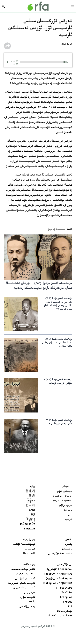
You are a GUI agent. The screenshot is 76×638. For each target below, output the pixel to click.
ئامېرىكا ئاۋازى (27, 597)
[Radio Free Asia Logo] (38, 6)
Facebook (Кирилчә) (58, 574)
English (29, 529)
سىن (70, 515)
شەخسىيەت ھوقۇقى (25, 574)
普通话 (30, 491)
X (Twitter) (64, 588)
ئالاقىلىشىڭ (29, 554)
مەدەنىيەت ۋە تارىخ (62, 501)
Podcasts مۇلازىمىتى (60, 554)
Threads (66, 602)
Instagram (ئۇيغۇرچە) (59, 579)
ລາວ (32, 510)
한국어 (30, 505)
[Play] (67, 62)
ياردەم (31, 602)
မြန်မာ (31, 501)
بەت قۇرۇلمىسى (27, 607)
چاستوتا (68, 544)
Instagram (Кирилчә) (57, 583)
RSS (70, 607)
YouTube (66, 593)
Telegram (66, 597)
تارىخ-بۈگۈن (65, 505)
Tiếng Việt (27, 524)
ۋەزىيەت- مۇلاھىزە (62, 496)
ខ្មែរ (33, 515)
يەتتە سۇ (68, 510)
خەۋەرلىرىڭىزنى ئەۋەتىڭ (60, 616)
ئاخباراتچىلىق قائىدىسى (23, 569)
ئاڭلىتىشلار (66, 549)
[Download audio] (7, 61)
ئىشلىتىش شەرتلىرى (25, 579)
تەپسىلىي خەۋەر (64, 491)
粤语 (32, 496)
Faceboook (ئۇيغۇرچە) (58, 569)
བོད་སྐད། (30, 519)
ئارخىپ (68, 519)
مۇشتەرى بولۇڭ (64, 611)
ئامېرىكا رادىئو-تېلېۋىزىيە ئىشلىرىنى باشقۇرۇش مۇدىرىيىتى (21, 588)
